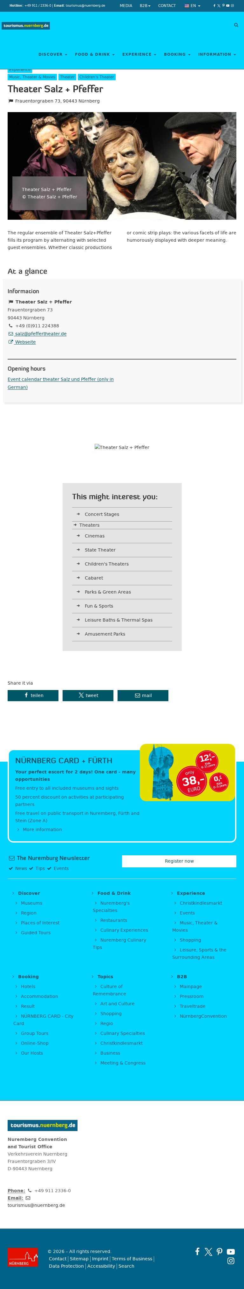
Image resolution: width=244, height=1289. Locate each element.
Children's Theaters (107, 564)
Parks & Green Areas (108, 592)
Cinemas (95, 536)
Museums (31, 903)
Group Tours (34, 1033)
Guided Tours (35, 933)
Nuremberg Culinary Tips (119, 943)
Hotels (27, 986)
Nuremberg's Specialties (111, 907)
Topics (104, 976)
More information (42, 829)
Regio (106, 1023)
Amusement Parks (105, 634)
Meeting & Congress (122, 1063)
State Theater (100, 550)
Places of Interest (39, 923)
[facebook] (214, 6)
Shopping (190, 940)
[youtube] (228, 6)
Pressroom (191, 996)
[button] (33, 695)
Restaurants (113, 920)
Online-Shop (34, 1043)
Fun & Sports (99, 606)
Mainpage (190, 986)
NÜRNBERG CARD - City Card (43, 1020)
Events (187, 913)
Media (126, 6)
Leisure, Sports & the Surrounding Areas (199, 953)
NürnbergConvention (203, 1016)
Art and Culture (117, 1004)
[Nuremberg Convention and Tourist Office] (25, 26)
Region (28, 913)
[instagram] (232, 6)
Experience (137, 54)
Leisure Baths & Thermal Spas (118, 620)
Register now (179, 861)
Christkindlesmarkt (200, 903)
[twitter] (219, 6)
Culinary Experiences (123, 930)
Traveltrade (192, 1006)
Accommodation (39, 996)
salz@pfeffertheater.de (40, 334)
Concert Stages (102, 514)
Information (215, 54)
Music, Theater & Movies (195, 926)
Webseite (25, 342)
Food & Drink (93, 54)
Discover (51, 54)
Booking (175, 54)
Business (109, 1053)
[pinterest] (223, 6)
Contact (167, 6)
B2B (143, 6)
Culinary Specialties (122, 1033)
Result (27, 1006)
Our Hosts (31, 1053)
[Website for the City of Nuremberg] (23, 1257)
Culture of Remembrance (109, 990)
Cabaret (94, 578)
